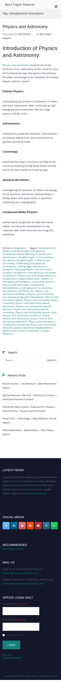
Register (7, 654)
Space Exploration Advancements (33, 327)
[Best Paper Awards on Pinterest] (22, 525)
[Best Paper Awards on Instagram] (46, 525)
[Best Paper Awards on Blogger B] (30, 525)
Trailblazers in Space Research (26, 332)
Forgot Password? (12, 657)
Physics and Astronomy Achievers (25, 292)
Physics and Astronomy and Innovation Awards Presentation (28, 295)
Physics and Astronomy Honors (20, 318)
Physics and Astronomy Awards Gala (35, 312)
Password (14, 619)
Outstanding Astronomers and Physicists (27, 289)
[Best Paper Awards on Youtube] (38, 525)
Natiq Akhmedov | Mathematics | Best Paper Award (28, 432)
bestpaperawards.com (35, 492)
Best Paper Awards (20, 4)
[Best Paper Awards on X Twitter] (6, 525)
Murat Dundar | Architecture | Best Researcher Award (30, 385)
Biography (20, 248)
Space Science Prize (14, 330)
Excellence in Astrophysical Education (34, 272)
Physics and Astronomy (25, 26)
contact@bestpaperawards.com (20, 573)
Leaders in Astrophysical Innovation (28, 280)
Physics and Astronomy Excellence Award (26, 315)
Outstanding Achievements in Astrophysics (23, 286)
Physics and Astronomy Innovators (27, 320)
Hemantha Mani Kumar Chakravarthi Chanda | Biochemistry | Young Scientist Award (29, 408)
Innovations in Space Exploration (21, 278)
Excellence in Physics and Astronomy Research (29, 275)
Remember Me (14, 635)
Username (15, 604)
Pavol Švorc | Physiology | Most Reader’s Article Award (29, 420)
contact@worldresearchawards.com (23, 583)
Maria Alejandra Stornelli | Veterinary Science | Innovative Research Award (30, 397)
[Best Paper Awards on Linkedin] (14, 525)
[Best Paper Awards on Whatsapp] (54, 525)
